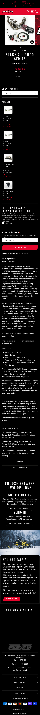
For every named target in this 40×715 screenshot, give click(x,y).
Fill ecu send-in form (20, 524)
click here (11, 599)
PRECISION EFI (20, 51)
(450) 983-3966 (22, 664)
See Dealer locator (20, 509)
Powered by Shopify (20, 713)
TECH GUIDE (19, 693)
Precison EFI (19, 682)
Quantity (20, 76)
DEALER (19, 688)
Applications (20, 468)
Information (19, 677)
